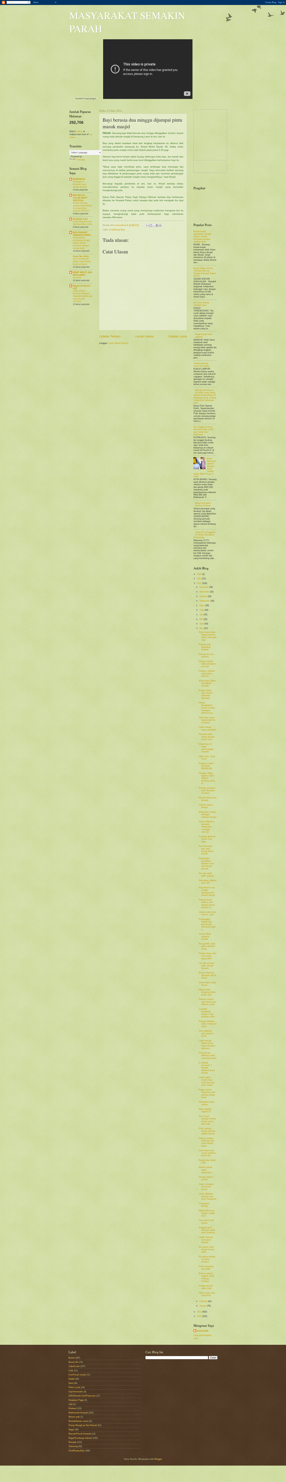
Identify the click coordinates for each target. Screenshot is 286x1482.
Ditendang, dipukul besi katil (207, 881)
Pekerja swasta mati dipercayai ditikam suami (207, 1002)
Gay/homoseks (76, 1391)
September (205, 601)
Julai (202, 610)
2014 (199, 574)
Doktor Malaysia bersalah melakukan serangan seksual (206, 826)
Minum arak (74, 1417)
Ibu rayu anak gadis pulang (206, 874)
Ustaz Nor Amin (81, 256)
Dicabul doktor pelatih (206, 1178)
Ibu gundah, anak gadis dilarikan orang (207, 946)
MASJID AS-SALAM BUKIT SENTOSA (80, 198)
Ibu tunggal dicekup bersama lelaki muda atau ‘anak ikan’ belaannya (203, 431)
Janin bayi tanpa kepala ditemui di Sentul (207, 720)
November (204, 591)
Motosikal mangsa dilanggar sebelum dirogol (207, 814)
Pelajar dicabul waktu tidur (206, 1286)
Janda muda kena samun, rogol (207, 913)
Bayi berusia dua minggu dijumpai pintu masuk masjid (207, 891)
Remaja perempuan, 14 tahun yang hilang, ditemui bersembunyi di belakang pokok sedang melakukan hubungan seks (204, 396)
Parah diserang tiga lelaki (206, 1267)
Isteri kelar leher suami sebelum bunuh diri (207, 1153)
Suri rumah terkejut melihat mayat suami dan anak (207, 1120)
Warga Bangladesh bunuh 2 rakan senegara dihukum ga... (207, 707)
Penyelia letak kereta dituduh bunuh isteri (207, 737)
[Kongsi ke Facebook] (157, 225)
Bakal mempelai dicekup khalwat (203, 504)
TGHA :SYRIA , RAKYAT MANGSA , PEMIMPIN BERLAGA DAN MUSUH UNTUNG (82, 296)
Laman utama (144, 336)
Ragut (71, 1429)
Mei (201, 619)
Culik (71, 1370)
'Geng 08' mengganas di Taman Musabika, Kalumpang (204, 535)
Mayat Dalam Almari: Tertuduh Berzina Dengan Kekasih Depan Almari (204, 272)
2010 (199, 1316)
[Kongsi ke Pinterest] (160, 225)
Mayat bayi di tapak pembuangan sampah (206, 748)
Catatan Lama (177, 336)
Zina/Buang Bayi (117, 229)
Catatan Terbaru (109, 336)
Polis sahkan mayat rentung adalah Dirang (207, 1131)
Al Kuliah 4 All (80, 219)
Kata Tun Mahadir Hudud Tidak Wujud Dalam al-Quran (82, 261)
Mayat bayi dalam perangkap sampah (207, 683)
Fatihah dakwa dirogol (206, 806)
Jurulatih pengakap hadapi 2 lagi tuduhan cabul (207, 1013)
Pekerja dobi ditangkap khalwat (205, 647)
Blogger (158, 1459)
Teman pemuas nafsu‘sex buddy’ (201, 364)
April (201, 623)
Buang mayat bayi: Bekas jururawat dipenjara (206, 694)
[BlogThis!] (150, 225)
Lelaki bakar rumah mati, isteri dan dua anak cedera (206, 1081)
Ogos (202, 605)
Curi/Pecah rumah (77, 1374)
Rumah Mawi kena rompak (207, 798)
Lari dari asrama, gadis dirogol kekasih (207, 965)
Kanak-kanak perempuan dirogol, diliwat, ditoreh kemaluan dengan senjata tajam (82, 242)
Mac (201, 628)
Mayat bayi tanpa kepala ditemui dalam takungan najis (207, 636)
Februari (203, 1301)
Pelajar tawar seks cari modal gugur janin (207, 956)
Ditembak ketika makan (206, 1103)
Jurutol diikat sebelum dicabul (205, 936)
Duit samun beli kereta (206, 1221)
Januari (203, 1306)
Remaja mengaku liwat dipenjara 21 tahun (207, 790)
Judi (70, 1404)
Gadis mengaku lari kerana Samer (206, 1187)
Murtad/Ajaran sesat (78, 1421)
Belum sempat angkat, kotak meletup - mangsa (206, 1277)
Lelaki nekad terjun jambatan (207, 728)
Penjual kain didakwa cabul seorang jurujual (207, 1055)
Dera (71, 1383)
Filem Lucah (74, 1387)
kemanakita (120, 225)
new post (77, 277)
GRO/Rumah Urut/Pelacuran (82, 1396)
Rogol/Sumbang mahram (80, 1438)
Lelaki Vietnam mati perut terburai (206, 1240)
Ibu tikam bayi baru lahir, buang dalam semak (206, 850)
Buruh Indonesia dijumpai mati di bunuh (207, 975)
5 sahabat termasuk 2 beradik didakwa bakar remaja (207, 1067)
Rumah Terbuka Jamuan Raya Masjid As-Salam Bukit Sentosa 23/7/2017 (82, 207)
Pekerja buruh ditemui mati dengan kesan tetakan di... (207, 904)
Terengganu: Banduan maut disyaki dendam (80, 184)
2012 (199, 583)
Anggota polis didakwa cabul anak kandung (207, 1230)
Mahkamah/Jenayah (78, 1412)
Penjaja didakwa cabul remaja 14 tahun (207, 1024)
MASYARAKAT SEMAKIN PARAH (82, 233)
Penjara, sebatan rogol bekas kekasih (207, 673)
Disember (204, 587)
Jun (201, 614)
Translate (80, 159)
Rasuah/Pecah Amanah (80, 1433)
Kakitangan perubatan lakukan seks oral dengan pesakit (206, 863)
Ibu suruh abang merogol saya (201, 303)
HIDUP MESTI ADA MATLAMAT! (82, 273)
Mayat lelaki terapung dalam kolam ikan (207, 992)
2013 (199, 578)
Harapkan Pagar (76, 1400)
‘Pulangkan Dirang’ (204, 1204)
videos (79, 131)
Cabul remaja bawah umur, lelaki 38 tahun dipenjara (207, 1044)
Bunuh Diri (73, 1362)
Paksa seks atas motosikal (207, 1294)
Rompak (72, 1442)
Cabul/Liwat (74, 1366)
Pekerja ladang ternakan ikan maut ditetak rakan (206, 1142)
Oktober (203, 596)
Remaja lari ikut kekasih (206, 655)
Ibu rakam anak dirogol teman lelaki (206, 1249)
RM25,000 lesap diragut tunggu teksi (207, 1213)
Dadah (72, 1379)
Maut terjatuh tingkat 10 (205, 1110)
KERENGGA (79, 179)
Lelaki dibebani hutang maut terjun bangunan (207, 1196)
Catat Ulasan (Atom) (118, 343)
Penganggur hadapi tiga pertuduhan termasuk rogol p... (207, 924)
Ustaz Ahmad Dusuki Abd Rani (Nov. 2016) (82, 222)
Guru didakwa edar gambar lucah (206, 1033)
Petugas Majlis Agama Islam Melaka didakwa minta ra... (207, 778)
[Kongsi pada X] (154, 225)
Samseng (73, 1446)
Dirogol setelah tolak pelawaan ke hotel (207, 664)
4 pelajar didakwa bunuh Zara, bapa (207, 839)
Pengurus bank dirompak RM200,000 (206, 766)
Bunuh (72, 1358)
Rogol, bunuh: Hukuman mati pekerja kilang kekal (207, 1093)
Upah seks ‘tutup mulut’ (207, 757)
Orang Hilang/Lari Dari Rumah (83, 1425)
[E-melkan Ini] (147, 225)
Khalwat (72, 1408)
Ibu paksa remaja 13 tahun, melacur (207, 1259)
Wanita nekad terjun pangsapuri (205, 1170)
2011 (199, 1311)
